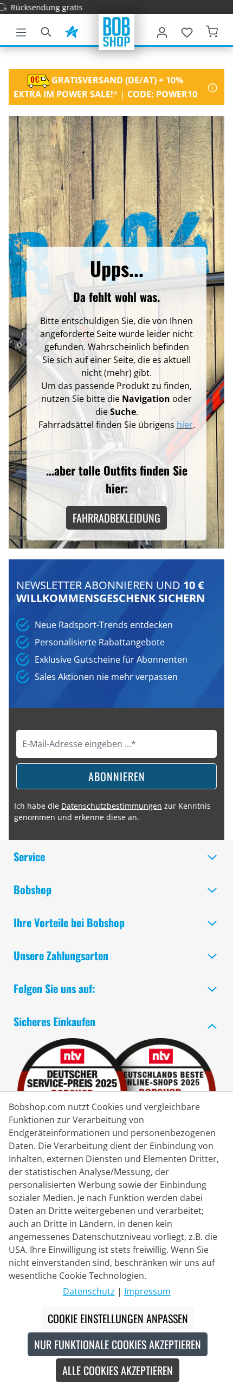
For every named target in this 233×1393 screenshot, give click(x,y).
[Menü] (21, 30)
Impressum (147, 1291)
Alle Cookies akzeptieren (117, 1370)
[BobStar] (72, 30)
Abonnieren (116, 776)
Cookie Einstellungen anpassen (118, 1318)
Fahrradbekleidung (116, 518)
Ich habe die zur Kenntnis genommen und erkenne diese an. (112, 811)
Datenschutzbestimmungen (111, 806)
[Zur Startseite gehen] (116, 31)
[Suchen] (46, 30)
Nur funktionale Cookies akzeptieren (117, 1344)
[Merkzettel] (186, 30)
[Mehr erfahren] (213, 87)
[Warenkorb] (211, 30)
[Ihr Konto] (162, 30)
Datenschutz (89, 1291)
